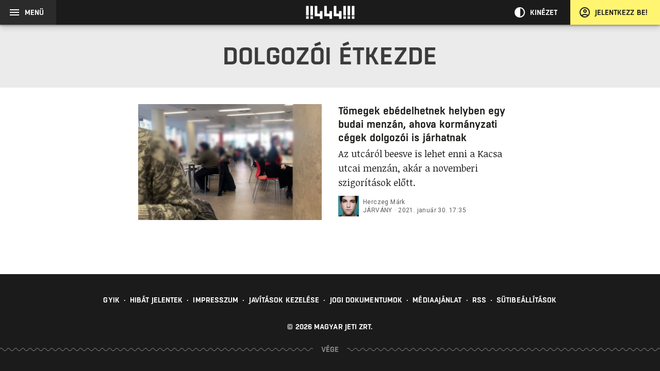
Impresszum (215, 300)
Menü (34, 12)
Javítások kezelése (284, 300)
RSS (479, 300)
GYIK (111, 300)
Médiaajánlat (436, 300)
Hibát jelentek (156, 300)
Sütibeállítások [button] (527, 300)
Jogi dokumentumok (366, 300)
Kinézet (544, 12)
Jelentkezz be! (621, 12)
